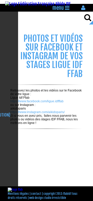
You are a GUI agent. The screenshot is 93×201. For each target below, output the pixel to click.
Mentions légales (18, 194)
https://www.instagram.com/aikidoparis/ (37, 112)
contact (36, 194)
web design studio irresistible (47, 198)
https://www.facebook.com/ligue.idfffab (37, 101)
